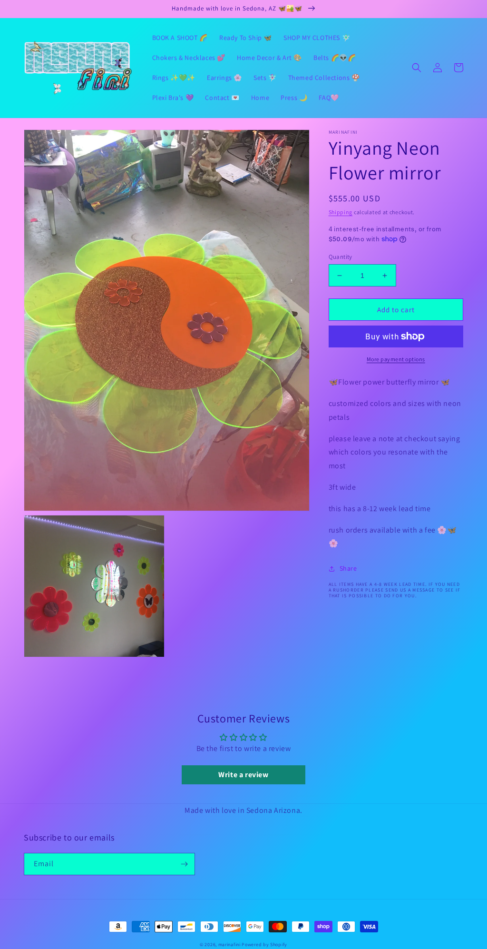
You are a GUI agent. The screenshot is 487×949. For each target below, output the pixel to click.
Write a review (243, 775)
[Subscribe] (184, 864)
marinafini (229, 944)
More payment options (396, 359)
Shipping (341, 212)
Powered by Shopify (264, 944)
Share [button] (348, 568)
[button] (416, 67)
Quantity (340, 257)
